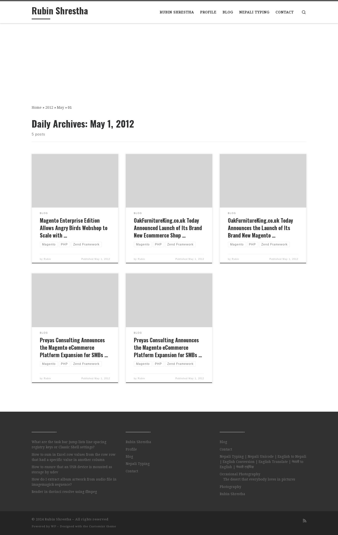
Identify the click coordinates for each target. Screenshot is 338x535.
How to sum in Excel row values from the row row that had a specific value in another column (74, 457)
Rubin (47, 259)
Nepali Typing (138, 464)
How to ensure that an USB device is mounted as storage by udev (72, 469)
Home (37, 107)
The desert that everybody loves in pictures (259, 479)
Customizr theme (102, 526)
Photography (230, 487)
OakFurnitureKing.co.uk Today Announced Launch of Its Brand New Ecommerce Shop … (168, 227)
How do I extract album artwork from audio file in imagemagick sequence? (74, 481)
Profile (131, 449)
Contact (132, 471)
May (60, 107)
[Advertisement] (169, 60)
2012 (49, 107)
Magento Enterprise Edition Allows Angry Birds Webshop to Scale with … (73, 227)
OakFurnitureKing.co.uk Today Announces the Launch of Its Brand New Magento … (260, 227)
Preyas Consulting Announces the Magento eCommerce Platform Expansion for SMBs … (74, 347)
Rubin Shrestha (138, 442)
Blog (129, 456)
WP (53, 526)
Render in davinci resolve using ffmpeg (64, 492)
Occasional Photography (240, 474)
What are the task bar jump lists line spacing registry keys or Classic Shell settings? (69, 444)
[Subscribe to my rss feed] (304, 521)
